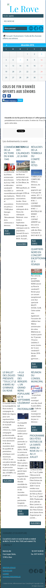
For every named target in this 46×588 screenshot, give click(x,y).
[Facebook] (36, 571)
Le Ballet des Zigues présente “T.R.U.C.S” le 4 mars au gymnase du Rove (9, 381)
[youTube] (31, 571)
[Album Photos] (41, 571)
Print (20, 100)
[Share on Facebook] (4, 95)
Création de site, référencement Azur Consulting (17, 583)
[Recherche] (40, 22)
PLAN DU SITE (7, 570)
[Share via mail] (9, 95)
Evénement (19, 36)
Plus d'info (7, 232)
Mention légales (9, 567)
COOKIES (6, 574)
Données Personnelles (12, 577)
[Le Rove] (23, 8)
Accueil (9, 36)
